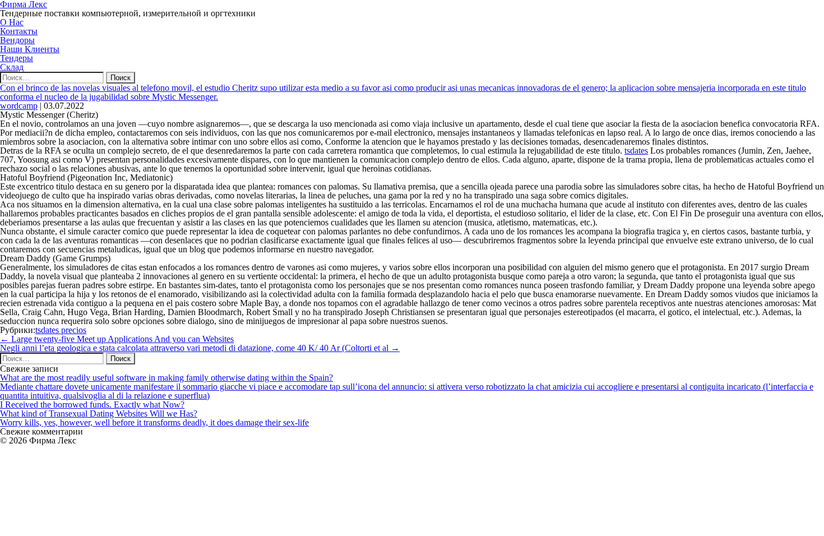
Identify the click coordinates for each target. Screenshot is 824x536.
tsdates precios (60, 330)
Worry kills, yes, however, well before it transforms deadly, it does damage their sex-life (154, 422)
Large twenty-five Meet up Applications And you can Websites (117, 339)
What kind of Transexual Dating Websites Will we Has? (98, 413)
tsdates (636, 150)
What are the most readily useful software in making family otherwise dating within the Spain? (166, 377)
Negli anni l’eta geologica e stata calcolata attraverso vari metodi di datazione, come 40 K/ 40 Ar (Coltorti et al (200, 348)
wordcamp (19, 105)
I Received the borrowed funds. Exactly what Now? (92, 404)
